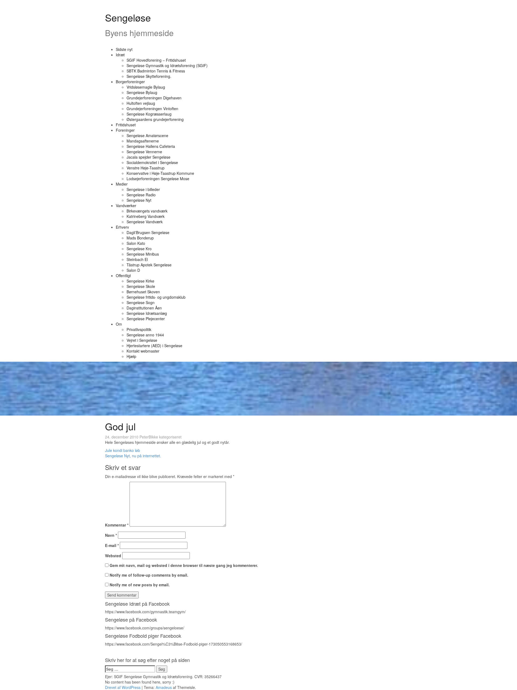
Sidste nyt (124, 49)
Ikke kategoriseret (166, 437)
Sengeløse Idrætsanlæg (147, 313)
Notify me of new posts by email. (140, 584)
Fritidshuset (126, 124)
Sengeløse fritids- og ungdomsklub (156, 297)
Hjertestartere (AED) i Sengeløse (154, 345)
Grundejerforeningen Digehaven (154, 97)
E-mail (112, 545)
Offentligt (123, 275)
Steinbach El (137, 259)
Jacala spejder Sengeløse (148, 157)
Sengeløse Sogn (141, 302)
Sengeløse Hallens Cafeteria (151, 146)
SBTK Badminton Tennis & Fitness (156, 71)
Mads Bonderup (140, 238)
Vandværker (126, 205)
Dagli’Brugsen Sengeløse (148, 232)
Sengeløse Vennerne (144, 151)
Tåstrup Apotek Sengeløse (149, 264)
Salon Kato (136, 243)
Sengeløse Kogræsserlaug (149, 114)
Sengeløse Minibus (143, 254)
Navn (111, 535)
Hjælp (131, 356)
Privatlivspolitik (139, 329)
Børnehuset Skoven (143, 291)
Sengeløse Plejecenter (146, 318)
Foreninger (125, 130)
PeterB (145, 437)
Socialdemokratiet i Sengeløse (152, 162)
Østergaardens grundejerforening (155, 119)
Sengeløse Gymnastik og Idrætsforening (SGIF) (167, 65)
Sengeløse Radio (141, 194)
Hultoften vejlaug (141, 103)
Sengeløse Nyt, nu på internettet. (133, 455)
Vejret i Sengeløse (142, 340)
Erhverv (122, 227)
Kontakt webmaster (143, 351)
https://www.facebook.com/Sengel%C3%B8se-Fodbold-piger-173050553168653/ (173, 644)
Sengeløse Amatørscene (147, 135)
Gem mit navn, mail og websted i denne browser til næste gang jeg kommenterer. (184, 565)
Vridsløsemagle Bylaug (146, 87)
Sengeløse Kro (139, 248)
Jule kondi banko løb (122, 450)
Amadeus (164, 687)
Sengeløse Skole (141, 286)
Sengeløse (128, 17)
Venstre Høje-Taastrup (146, 167)
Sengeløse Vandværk (145, 221)
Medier (122, 184)
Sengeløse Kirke (140, 281)
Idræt (120, 54)
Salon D (133, 270)
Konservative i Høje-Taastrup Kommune (160, 173)
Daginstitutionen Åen (144, 308)
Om (119, 324)
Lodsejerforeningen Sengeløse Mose (158, 178)
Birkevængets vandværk (147, 211)
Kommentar (116, 525)
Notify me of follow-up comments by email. (149, 575)
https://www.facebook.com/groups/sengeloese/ (144, 627)
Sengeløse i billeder (143, 189)
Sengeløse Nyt (139, 200)
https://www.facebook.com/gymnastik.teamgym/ (145, 611)
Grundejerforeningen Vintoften (152, 108)
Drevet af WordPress (123, 687)
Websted (113, 555)
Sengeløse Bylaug (142, 92)
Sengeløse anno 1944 (145, 334)
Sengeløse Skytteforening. (149, 76)
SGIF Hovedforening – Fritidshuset (156, 60)
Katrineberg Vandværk (146, 216)
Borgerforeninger (130, 81)
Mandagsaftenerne (143, 141)
